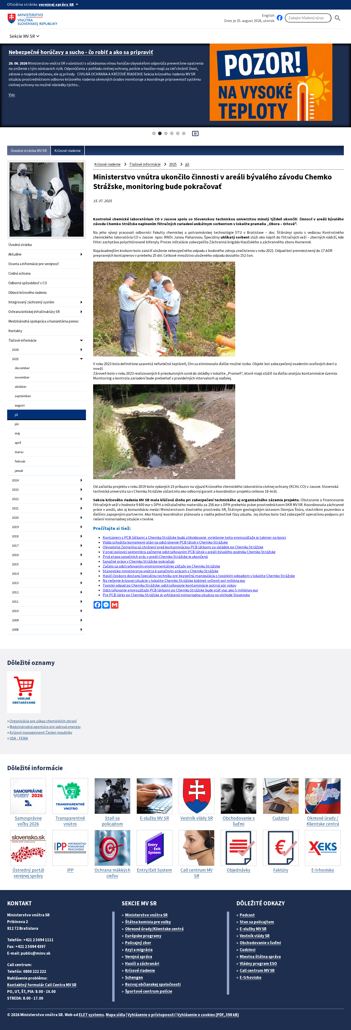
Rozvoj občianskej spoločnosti (153, 984)
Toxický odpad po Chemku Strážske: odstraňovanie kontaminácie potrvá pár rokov (169, 585)
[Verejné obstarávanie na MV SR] (24, 692)
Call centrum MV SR (257, 970)
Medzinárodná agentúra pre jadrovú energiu (45, 726)
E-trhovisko (250, 977)
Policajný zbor (138, 942)
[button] (25, 34)
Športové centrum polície (148, 991)
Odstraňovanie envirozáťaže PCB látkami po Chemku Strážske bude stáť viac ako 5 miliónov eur (180, 590)
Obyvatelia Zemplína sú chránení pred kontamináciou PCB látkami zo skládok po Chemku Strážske (183, 547)
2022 (15, 499)
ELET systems (91, 1014)
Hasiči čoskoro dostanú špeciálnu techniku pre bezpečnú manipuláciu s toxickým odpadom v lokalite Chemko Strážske (199, 575)
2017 (15, 545)
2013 (15, 583)
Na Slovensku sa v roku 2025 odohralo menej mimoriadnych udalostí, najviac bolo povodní (106, 55)
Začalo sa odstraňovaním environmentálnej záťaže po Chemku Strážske (161, 566)
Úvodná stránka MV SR (29, 150)
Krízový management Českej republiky (41, 732)
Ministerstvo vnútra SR (146, 915)
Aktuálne (14, 254)
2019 (15, 527)
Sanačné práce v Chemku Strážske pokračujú (138, 561)
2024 (15, 480)
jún (17, 424)
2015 (15, 564)
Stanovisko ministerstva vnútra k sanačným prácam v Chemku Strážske (160, 570)
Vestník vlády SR (255, 935)
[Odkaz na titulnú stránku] (33, 18)
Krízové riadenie (67, 150)
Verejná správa (138, 956)
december (22, 368)
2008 (15, 629)
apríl (18, 442)
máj (17, 433)
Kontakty (15, 330)
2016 (15, 555)
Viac (12, 102)
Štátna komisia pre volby (148, 921)
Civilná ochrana (19, 273)
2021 (15, 508)
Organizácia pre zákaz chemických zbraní (43, 720)
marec (19, 452)
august (20, 405)
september (23, 396)
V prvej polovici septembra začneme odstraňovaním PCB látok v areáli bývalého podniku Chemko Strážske (189, 551)
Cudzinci (247, 949)
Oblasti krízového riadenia (27, 292)
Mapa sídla (115, 1014)
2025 (15, 359)
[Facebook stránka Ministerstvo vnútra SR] (279, 18)
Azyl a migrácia (139, 949)
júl (16, 414)
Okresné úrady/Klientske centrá (154, 928)
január (19, 470)
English (268, 15)
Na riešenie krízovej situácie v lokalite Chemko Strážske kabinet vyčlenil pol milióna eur (174, 580)
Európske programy (143, 935)
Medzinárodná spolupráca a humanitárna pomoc (43, 321)
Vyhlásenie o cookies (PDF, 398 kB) (208, 1014)
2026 (15, 349)
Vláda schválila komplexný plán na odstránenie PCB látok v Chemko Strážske (165, 542)
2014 (15, 573)
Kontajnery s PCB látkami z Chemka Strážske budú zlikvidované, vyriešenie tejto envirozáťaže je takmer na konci (194, 537)
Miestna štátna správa (260, 956)
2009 (15, 620)
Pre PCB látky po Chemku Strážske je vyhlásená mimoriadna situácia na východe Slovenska (176, 594)
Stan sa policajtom (257, 921)
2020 (15, 517)
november (22, 377)
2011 (15, 601)
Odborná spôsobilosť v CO (27, 283)
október (21, 386)
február (20, 461)
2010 (15, 611)
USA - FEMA (19, 738)
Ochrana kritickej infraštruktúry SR (34, 311)
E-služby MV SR (253, 928)
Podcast (247, 915)
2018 (15, 536)
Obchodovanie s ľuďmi (260, 942)
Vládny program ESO (258, 963)
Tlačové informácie (22, 340)
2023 (15, 489)
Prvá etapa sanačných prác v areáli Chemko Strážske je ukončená (155, 556)
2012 (15, 592)
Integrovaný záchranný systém (31, 302)
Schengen (134, 977)
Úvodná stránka (20, 244)
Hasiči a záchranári (142, 963)
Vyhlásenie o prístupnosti (151, 1014)
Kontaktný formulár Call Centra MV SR (41, 984)
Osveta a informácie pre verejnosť (33, 264)
